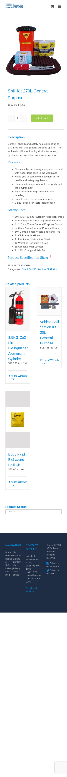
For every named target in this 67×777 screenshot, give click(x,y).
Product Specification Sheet (28, 257)
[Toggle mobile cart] (52, 6)
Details (23, 376)
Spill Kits (52, 269)
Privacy (16, 568)
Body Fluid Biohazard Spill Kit (16, 459)
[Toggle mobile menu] (60, 6)
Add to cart (42, 118)
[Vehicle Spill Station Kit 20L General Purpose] (49, 301)
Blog (7, 575)
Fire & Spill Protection (33, 269)
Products (9, 555)
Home (8, 552)
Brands (16, 559)
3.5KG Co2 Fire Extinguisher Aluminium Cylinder (18, 348)
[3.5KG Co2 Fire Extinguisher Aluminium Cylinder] (18, 309)
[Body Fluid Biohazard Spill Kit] (18, 419)
